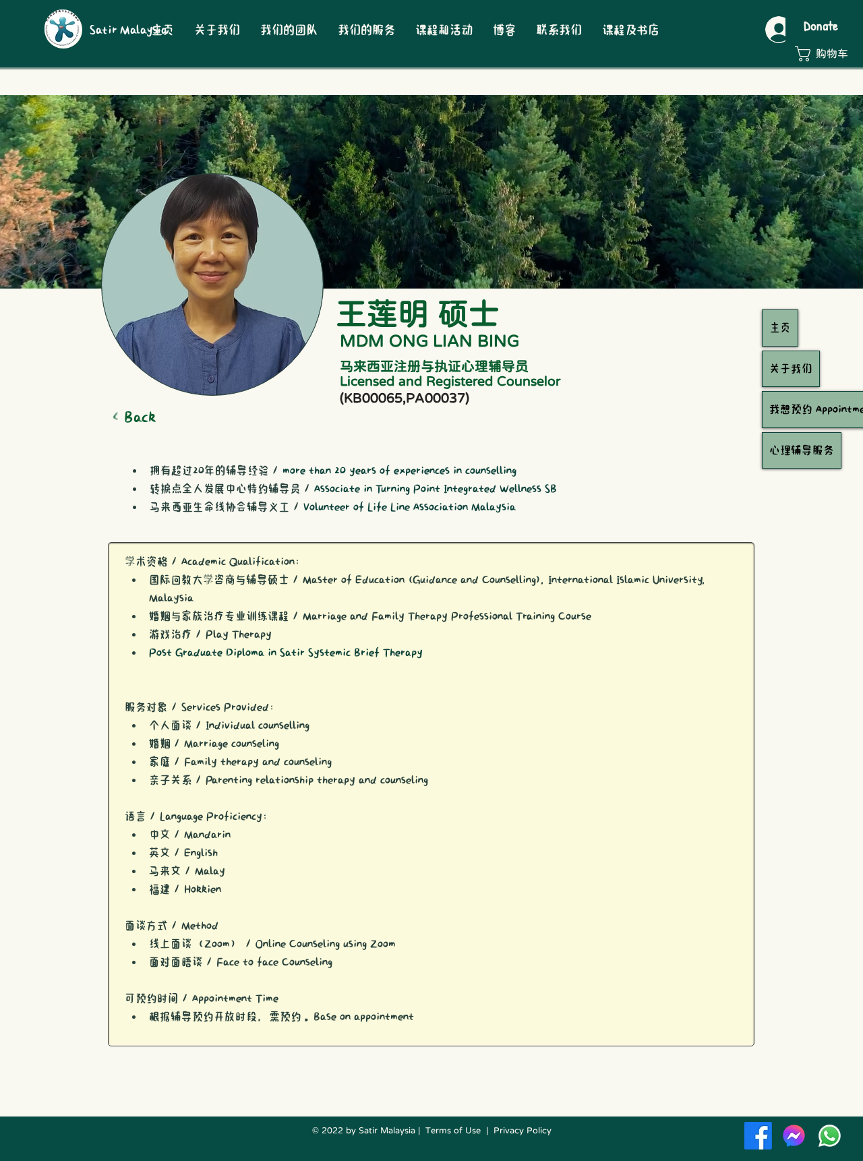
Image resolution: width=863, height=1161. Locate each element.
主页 (780, 328)
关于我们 (790, 369)
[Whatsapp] (829, 1136)
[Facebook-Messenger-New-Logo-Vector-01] (794, 1136)
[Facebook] (758, 1136)
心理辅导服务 (801, 450)
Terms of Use (453, 1130)
